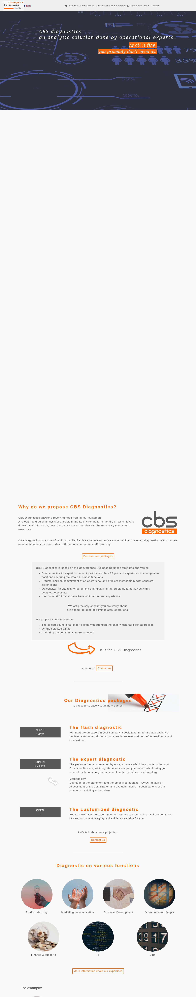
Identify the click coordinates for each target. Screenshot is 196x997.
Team (147, 5)
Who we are (74, 5)
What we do (88, 5)
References (136, 5)
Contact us (104, 668)
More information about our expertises (98, 971)
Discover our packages (98, 556)
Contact (155, 5)
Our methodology (120, 5)
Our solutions (103, 5)
